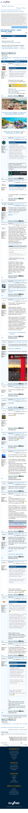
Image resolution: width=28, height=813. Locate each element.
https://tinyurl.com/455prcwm (14, 348)
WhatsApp (14, 780)
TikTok (14, 778)
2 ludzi (9, 479)
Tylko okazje (14, 755)
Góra (2, 95)
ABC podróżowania (14, 754)
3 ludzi (9, 295)
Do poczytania (14, 757)
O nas (14, 788)
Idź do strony (4, 57)
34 (14, 57)
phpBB (8, 746)
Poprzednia (9, 57)
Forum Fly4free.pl (14, 765)
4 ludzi (9, 277)
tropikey (10, 338)
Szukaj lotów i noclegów (14, 752)
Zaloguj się (5, 6)
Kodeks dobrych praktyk (14, 792)
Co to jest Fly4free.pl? (14, 751)
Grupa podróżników (14, 781)
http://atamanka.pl (12, 93)
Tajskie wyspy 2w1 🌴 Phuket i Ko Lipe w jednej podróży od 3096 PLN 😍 (14, 132)
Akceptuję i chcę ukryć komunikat (20, 27)
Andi (9, 429)
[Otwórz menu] (1, 2)
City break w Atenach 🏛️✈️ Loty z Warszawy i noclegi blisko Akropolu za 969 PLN (14, 113)
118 (23, 57)
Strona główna (3, 11)
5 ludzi (9, 477)
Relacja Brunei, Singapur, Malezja (15, 554)
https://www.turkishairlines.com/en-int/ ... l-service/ (13, 46)
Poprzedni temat (18, 59)
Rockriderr (10, 395)
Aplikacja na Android (14, 768)
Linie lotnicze (21, 11)
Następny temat (24, 59)
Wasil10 (10, 551)
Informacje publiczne (14, 794)
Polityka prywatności (14, 791)
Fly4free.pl (6, 2)
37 (18, 57)
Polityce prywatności (11, 20)
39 (21, 57)
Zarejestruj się (11, 6)
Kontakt (14, 758)
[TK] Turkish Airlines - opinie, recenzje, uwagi (11, 30)
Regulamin (19, 8)
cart (9, 200)
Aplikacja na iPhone (14, 766)
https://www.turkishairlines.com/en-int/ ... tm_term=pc (13, 48)
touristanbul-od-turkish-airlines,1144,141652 (11, 42)
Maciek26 (10, 558)
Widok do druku (4, 58)
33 (13, 57)
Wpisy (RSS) (14, 769)
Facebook (14, 775)
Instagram (14, 777)
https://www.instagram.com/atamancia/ (16, 90)
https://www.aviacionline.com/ (14, 243)
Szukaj (24, 8)
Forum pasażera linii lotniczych (12, 11)
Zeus (9, 447)
